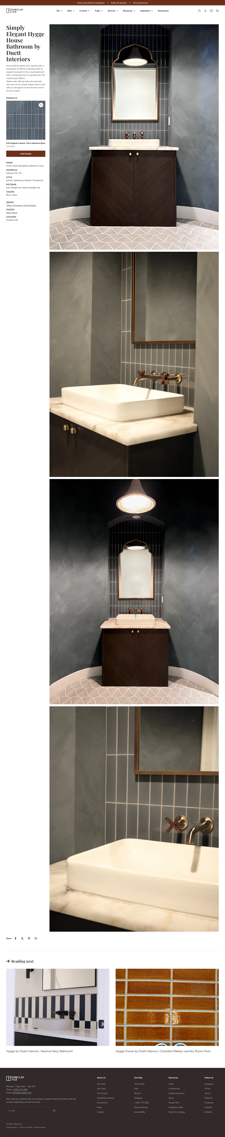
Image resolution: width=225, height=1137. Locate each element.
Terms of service (26, 1127)
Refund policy (40, 1127)
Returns (137, 1093)
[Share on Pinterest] (29, 938)
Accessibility (139, 1112)
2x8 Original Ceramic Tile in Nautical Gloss (25, 143)
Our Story (101, 1084)
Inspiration (145, 11)
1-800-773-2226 (20, 1089)
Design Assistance (177, 1093)
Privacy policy (11, 1127)
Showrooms (163, 11)
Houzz (207, 1093)
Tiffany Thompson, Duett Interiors (21, 205)
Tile (58, 11)
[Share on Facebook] (15, 938)
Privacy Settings (141, 1107)
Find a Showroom (140, 3)
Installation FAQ (176, 1107)
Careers (100, 1112)
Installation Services (105, 1098)
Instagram (209, 1084)
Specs (171, 1098)
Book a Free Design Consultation (91, 3)
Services (111, 11)
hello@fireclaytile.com (22, 1093)
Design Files (174, 1103)
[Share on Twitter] (22, 938)
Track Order (139, 1084)
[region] (112, 2)
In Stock (83, 11)
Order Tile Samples (119, 3)
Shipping (138, 1098)
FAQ (136, 1088)
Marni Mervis (11, 213)
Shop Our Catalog (177, 1112)
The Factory (102, 1093)
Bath (69, 11)
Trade (97, 11)
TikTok (207, 1088)
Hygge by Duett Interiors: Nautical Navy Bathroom (39, 1051)
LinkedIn (208, 1112)
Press (99, 1107)
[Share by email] (35, 938)
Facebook (209, 1103)
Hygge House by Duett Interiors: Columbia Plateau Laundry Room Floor (163, 1051)
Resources (127, 11)
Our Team (101, 1088)
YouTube (208, 1107)
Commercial (174, 1088)
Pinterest (208, 1098)
